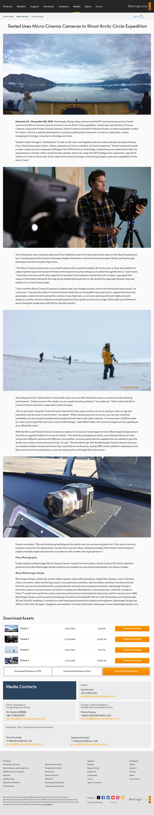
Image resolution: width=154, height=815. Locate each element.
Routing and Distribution (54, 782)
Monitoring (49, 771)
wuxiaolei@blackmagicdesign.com (25, 718)
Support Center (93, 768)
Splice (88, 6)
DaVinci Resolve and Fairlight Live (16, 768)
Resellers (21, 6)
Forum (99, 6)
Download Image (130, 111)
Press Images (38, 16)
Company (64, 6)
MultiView (49, 779)
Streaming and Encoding (54, 786)
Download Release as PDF (27, 671)
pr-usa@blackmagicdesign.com (24, 743)
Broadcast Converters (53, 768)
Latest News (8, 16)
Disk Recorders (8, 779)
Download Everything (126, 671)
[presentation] (7, 74)
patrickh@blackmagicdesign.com (100, 718)
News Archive (23, 16)
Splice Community (94, 782)
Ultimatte (6, 775)
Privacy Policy (134, 779)
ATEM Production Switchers (13, 771)
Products (7, 6)
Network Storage (51, 775)
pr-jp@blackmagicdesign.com (98, 696)
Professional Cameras (11, 764)
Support (35, 6)
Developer (48, 6)
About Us (133, 768)
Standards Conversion (53, 764)
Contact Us (91, 771)
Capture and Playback (11, 782)
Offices (132, 764)
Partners (132, 771)
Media (76, 6)
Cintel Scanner (8, 786)
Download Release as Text (77, 671)
